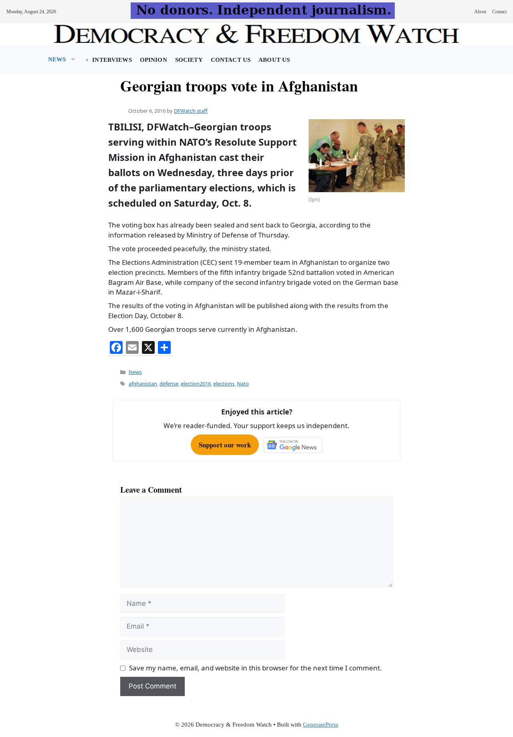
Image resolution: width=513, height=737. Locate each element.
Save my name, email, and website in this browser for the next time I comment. (255, 667)
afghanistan (143, 383)
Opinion (153, 60)
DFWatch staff (191, 110)
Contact (499, 11)
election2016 (196, 383)
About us (274, 60)
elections (223, 383)
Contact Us (230, 60)
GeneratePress (320, 724)
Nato (243, 383)
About (480, 11)
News (57, 59)
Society (189, 60)
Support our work (225, 445)
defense (169, 383)
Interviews (111, 60)
